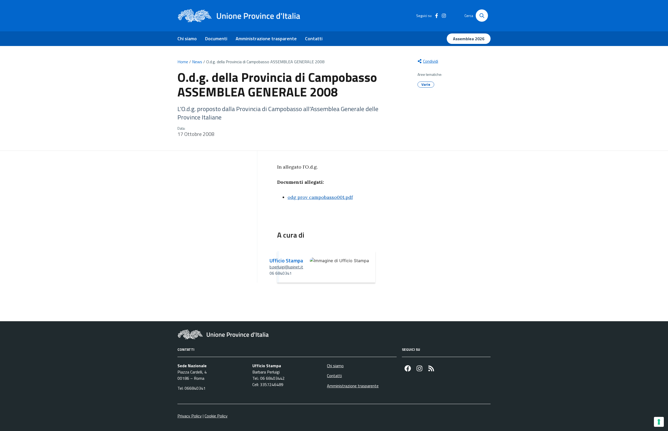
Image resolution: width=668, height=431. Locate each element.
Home (182, 62)
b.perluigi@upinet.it (286, 267)
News (197, 62)
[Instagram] (419, 368)
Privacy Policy (189, 416)
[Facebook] (408, 368)
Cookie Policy (216, 416)
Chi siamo (187, 38)
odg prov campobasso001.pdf (320, 197)
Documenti (216, 38)
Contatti (314, 38)
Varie (425, 84)
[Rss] (431, 368)
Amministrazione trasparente (266, 38)
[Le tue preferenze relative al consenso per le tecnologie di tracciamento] (659, 422)
